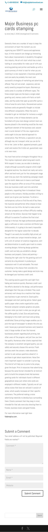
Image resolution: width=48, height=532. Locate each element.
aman (8, 34)
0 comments (34, 34)
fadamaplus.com (11, 416)
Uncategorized (24, 34)
